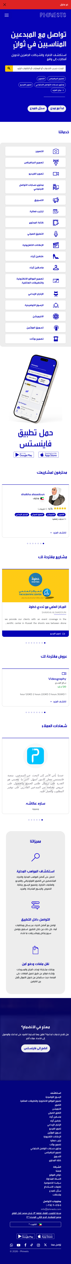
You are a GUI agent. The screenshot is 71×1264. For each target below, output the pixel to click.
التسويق (57, 1156)
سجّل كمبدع (37, 108)
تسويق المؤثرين (54, 1132)
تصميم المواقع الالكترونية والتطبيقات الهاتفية (40, 1101)
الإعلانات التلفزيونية (52, 1136)
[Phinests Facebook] (25, 1245)
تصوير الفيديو (26, 85)
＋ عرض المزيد (58, 90)
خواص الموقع (55, 1175)
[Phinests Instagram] (38, 1245)
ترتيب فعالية (55, 1140)
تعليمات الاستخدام (52, 1187)
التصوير (41, 79)
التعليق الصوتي (54, 1113)
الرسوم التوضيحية (53, 1097)
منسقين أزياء (55, 1117)
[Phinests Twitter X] (45, 1245)
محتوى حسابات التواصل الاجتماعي (50, 85)
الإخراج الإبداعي (54, 1125)
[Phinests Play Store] (24, 454)
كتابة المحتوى (55, 1160)
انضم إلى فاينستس (35, 1048)
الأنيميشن (56, 1109)
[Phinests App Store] (48, 454)
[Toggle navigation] (6, 15)
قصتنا (58, 1171)
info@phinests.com (51, 1209)
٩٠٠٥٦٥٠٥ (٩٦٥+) (53, 1205)
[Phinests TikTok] (31, 1245)
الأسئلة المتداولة (53, 1179)
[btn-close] (5, 5)
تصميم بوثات (55, 1144)
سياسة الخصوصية (52, 1183)
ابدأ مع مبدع (57, 108)
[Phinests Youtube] (18, 1245)
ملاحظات (57, 1195)
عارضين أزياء (55, 1121)
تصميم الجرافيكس (56, 79)
